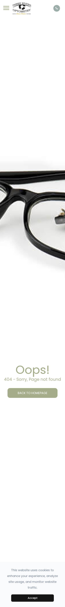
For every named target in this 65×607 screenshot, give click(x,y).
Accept (33, 598)
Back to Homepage (32, 393)
